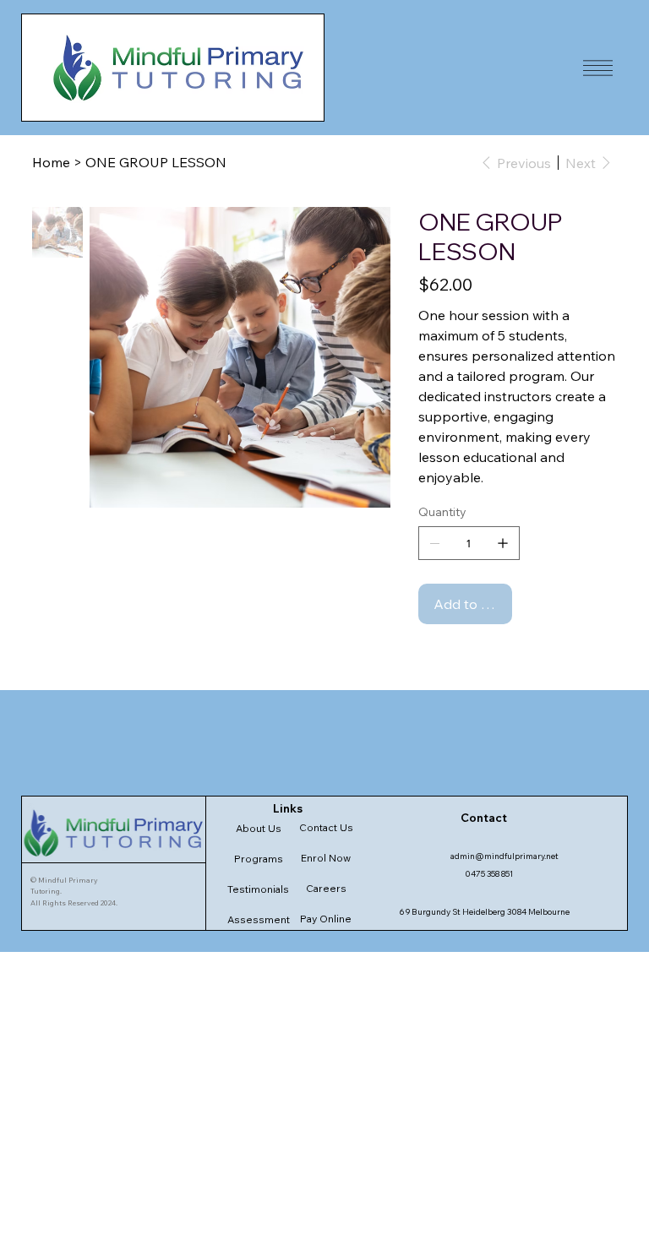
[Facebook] (434, 659)
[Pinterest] (446, 659)
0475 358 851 (489, 873)
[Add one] (503, 543)
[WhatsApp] (422, 659)
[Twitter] (458, 659)
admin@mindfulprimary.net (504, 856)
